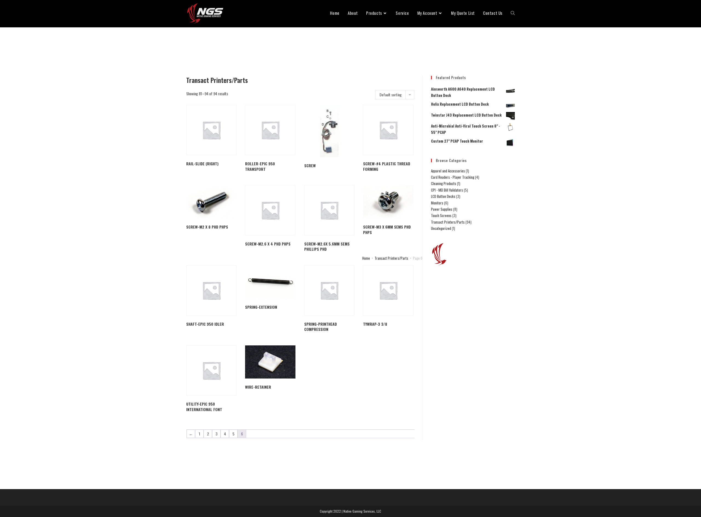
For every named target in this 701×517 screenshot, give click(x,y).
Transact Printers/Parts (391, 258)
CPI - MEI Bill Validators (447, 190)
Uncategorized (441, 228)
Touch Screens (441, 215)
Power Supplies (441, 209)
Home (366, 258)
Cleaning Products (443, 183)
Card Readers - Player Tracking (452, 177)
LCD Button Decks (443, 196)
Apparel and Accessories (448, 171)
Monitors (437, 203)
